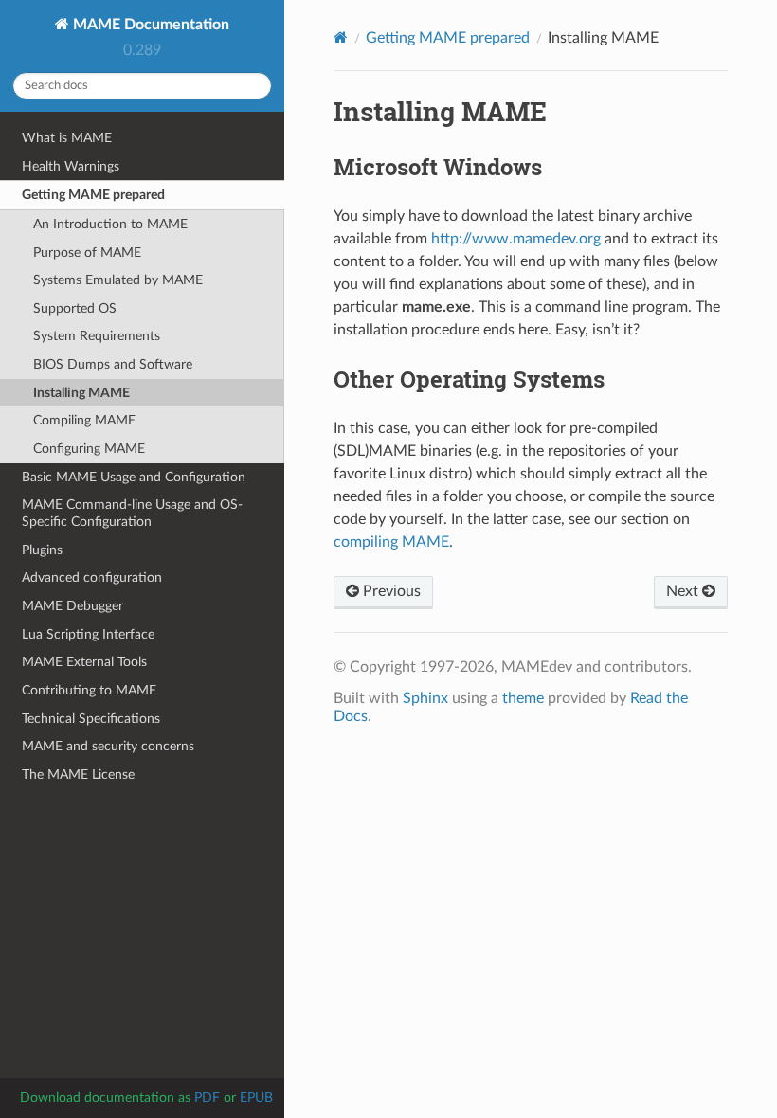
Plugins (42, 550)
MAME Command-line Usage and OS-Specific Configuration (132, 513)
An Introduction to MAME (110, 224)
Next (684, 591)
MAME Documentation (149, 24)
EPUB (256, 1098)
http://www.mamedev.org (516, 238)
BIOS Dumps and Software (112, 364)
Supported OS (75, 308)
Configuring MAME (89, 449)
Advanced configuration (92, 577)
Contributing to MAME (89, 690)
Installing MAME (81, 393)
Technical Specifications (91, 719)
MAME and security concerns (108, 746)
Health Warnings (70, 166)
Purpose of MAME (87, 252)
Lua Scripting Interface (88, 634)
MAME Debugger (72, 606)
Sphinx (425, 698)
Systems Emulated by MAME (118, 280)
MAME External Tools (84, 662)
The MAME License (78, 774)
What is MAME (67, 138)
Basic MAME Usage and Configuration (133, 477)
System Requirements (96, 336)
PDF (207, 1098)
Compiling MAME (84, 420)
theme (523, 698)
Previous (390, 591)
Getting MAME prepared (93, 195)
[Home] (341, 37)
